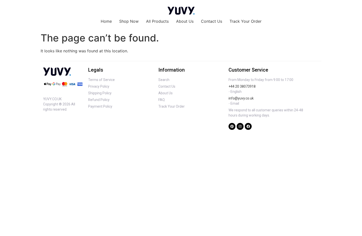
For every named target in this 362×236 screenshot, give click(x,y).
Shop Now (129, 21)
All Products (157, 21)
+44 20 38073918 (242, 86)
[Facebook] (248, 126)
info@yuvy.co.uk (241, 98)
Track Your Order (246, 21)
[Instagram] (240, 126)
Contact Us (211, 21)
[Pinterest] (232, 126)
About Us (185, 21)
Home (106, 21)
